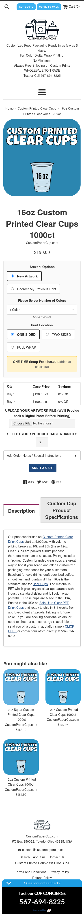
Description (21, 510)
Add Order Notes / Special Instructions (42, 455)
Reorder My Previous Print (36, 288)
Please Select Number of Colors (42, 300)
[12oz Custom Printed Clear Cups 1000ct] (21, 757)
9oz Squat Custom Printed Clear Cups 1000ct (21, 714)
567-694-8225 (42, 901)
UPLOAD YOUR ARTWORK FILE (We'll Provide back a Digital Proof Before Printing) (42, 413)
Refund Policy (42, 877)
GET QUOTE (26, 6)
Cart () (74, 6)
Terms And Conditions (30, 872)
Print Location (42, 325)
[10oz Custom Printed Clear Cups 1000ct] (63, 687)
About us (39, 857)
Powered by (39, 910)
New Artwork (27, 276)
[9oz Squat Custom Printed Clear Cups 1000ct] (21, 687)
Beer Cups (40, 584)
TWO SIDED (61, 334)
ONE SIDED (26, 334)
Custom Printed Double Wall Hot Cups (42, 863)
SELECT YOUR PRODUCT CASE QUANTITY (42, 433)
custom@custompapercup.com (44, 849)
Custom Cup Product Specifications (61, 510)
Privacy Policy (59, 872)
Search (25, 857)
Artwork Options (42, 266)
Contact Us (56, 857)
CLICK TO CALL (49, 6)
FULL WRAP (26, 347)
